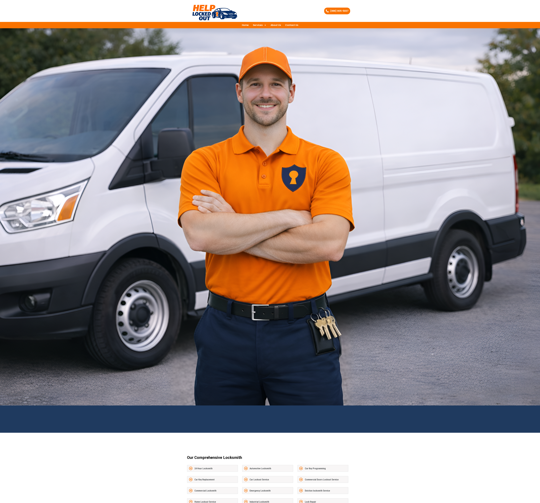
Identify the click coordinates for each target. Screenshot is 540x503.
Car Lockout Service (259, 479)
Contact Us (291, 25)
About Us (276, 25)
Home (245, 25)
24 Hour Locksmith (203, 468)
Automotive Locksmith (260, 468)
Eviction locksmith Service (317, 490)
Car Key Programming (315, 468)
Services (258, 25)
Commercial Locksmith (205, 490)
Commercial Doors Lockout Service (322, 479)
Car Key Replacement (204, 479)
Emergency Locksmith (260, 490)
